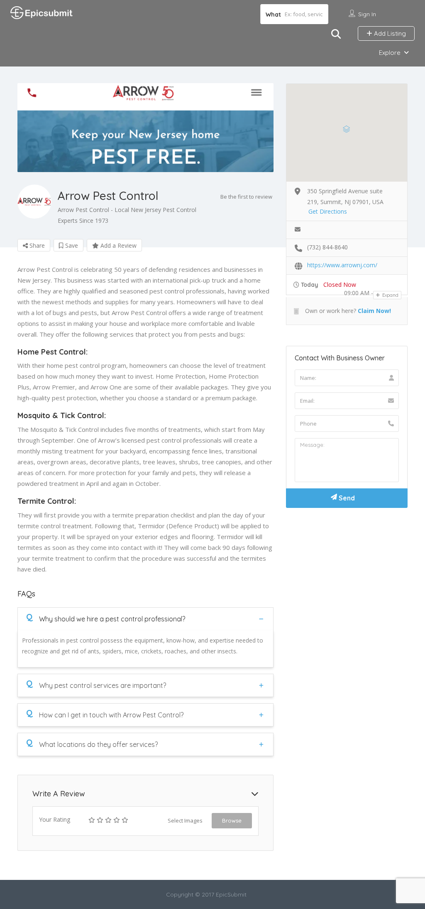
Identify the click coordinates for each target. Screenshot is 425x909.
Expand (389, 295)
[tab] (145, 618)
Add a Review (118, 245)
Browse (232, 820)
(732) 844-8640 (327, 247)
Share (36, 245)
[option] (145, 127)
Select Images (185, 820)
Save (71, 245)
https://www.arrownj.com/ (342, 265)
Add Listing (389, 33)
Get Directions (327, 211)
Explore (390, 53)
